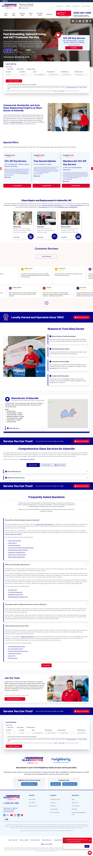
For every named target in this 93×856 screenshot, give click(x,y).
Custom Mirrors (12, 543)
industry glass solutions (27, 636)
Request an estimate (16, 122)
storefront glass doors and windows (52, 205)
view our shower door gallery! (13, 534)
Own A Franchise (55, 812)
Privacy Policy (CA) (46, 840)
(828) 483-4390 (12, 803)
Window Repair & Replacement (16, 557)
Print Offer (8, 177)
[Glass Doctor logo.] (9, 6)
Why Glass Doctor (55, 799)
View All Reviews (46, 256)
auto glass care (43, 207)
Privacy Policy (62, 90)
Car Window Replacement (15, 592)
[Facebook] (73, 21)
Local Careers (54, 809)
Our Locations (76, 806)
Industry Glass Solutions (14, 653)
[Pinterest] (90, 21)
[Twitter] (76, 21)
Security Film (11, 656)
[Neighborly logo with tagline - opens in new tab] (61, 760)
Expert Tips (75, 802)
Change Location (24, 8)
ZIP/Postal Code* (79, 71)
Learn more (52, 368)
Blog (73, 799)
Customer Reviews (18, 52)
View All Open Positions (13, 699)
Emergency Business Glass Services (18, 651)
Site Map (74, 809)
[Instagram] (83, 21)
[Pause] (46, 303)
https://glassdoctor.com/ (72, 87)
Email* (34, 71)
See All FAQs (46, 665)
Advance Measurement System (16, 646)
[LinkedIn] (87, 21)
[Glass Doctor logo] (33, 760)
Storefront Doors (12, 658)
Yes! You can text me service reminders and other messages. (22, 84)
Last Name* (22, 71)
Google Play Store (71, 784)
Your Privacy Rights (47, 844)
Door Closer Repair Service (15, 649)
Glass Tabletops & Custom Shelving (18, 550)
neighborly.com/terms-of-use (24, 173)
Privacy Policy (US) (35, 840)
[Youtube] (80, 21)
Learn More (16, 237)
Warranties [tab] (67, 6)
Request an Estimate (14, 81)
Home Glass (20, 69)
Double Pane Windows (14, 545)
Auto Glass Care (12, 590)
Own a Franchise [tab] (86, 6)
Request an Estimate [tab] (63, 13)
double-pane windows (76, 205)
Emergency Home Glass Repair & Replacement (21, 547)
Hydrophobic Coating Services (16, 552)
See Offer (74, 48)
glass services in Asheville (27, 459)
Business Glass (31, 69)
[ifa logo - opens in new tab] (6, 819)
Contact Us (53, 806)
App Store (56, 784)
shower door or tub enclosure (44, 524)
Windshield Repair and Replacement (18, 597)
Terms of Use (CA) (24, 840)
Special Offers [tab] (76, 6)
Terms (80, 87)
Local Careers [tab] (59, 6)
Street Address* (65, 71)
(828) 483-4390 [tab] (82, 12)
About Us (53, 802)
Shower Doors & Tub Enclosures (17, 554)
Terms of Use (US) (13, 840)
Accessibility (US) (58, 840)
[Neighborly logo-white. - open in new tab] (5, 1)
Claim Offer (17, 185)
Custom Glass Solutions (14, 540)
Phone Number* (51, 71)
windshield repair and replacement (67, 207)
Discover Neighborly (28, 784)
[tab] (6, 14)
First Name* (8, 71)
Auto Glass (10, 69)
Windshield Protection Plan (15, 594)
